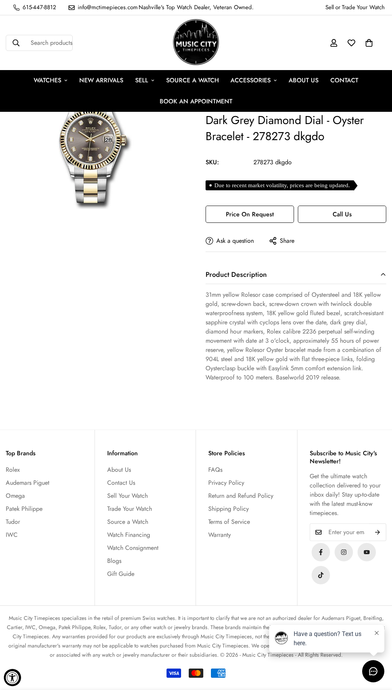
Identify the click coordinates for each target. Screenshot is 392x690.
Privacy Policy (226, 482)
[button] (369, 43)
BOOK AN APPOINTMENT (196, 101)
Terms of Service (229, 521)
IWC (12, 534)
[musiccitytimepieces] (321, 552)
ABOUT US (303, 80)
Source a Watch (127, 521)
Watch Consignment (132, 547)
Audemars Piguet (27, 482)
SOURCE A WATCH (192, 80)
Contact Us (121, 482)
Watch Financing (128, 534)
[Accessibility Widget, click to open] (12, 677)
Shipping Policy (228, 508)
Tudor (13, 521)
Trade (348, 7)
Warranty (219, 534)
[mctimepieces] (196, 42)
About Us (119, 469)
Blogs (114, 560)
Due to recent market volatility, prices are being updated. (282, 185)
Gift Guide (120, 573)
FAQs (215, 469)
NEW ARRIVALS (101, 80)
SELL (141, 80)
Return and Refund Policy (240, 495)
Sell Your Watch (127, 495)
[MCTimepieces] (367, 552)
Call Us (342, 214)
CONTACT (344, 80)
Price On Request (250, 214)
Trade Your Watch (129, 508)
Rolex (13, 469)
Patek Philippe (24, 508)
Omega (15, 495)
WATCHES (47, 80)
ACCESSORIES (250, 80)
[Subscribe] (377, 532)
